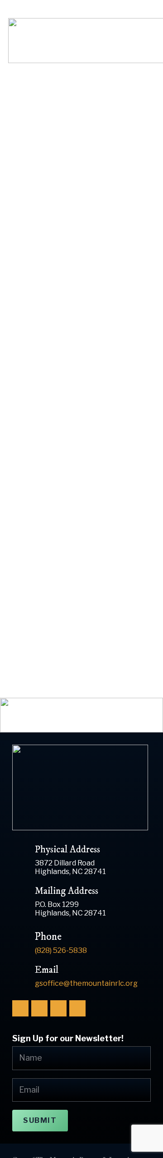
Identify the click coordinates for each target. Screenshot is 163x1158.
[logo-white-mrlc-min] (81, 787)
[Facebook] (20, 1008)
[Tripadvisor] (77, 1008)
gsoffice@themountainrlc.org (86, 983)
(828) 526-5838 (128, 13)
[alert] (81, 460)
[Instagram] (39, 1008)
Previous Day (40, 521)
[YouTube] (58, 1008)
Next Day (128, 521)
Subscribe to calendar (62, 549)
